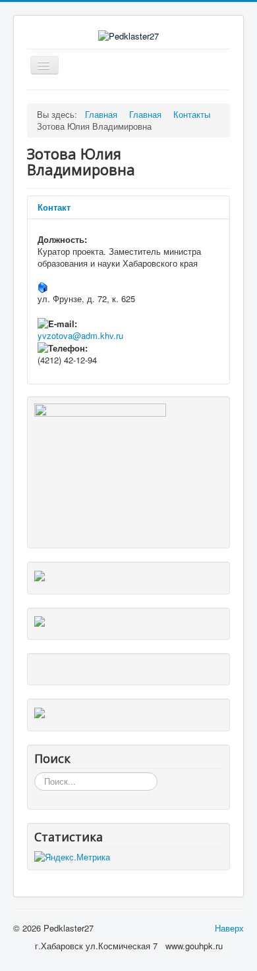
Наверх (229, 928)
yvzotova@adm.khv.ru (80, 335)
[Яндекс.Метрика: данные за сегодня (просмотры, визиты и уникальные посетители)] (72, 857)
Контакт (54, 207)
